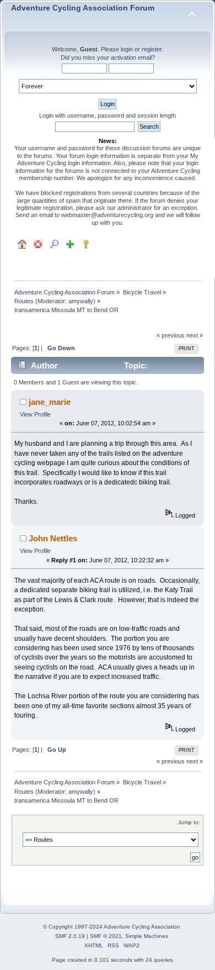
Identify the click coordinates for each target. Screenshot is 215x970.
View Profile (35, 414)
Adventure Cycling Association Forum (82, 8)
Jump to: (189, 822)
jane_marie (50, 402)
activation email (131, 57)
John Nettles (53, 538)
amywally (80, 301)
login (127, 49)
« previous (171, 335)
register (152, 49)
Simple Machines (146, 936)
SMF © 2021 (106, 936)
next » (194, 335)
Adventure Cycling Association (142, 927)
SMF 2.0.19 (70, 936)
